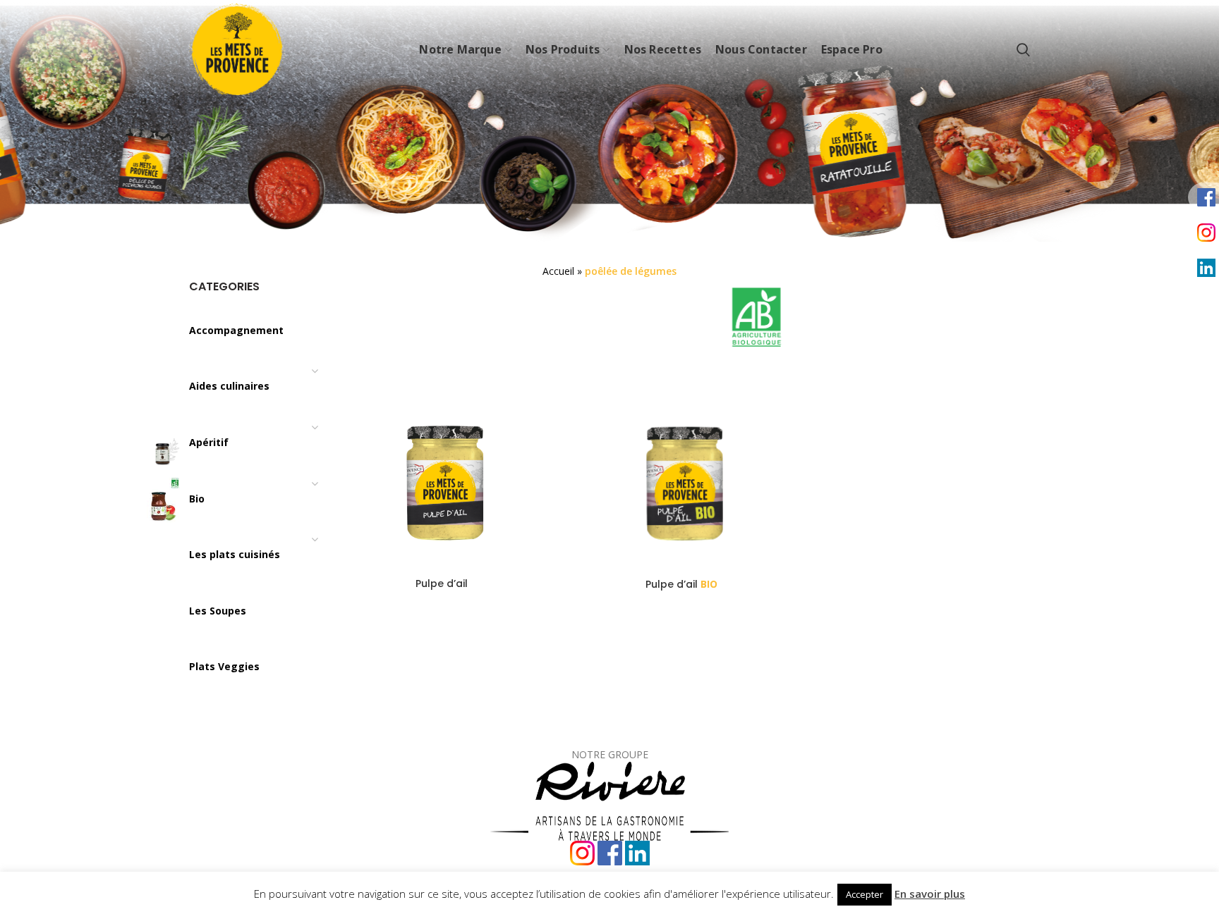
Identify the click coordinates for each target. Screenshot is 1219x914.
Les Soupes (217, 610)
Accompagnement (236, 330)
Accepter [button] (864, 894)
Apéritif (209, 442)
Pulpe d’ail (442, 583)
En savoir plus (929, 894)
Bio (197, 498)
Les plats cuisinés (234, 554)
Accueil (558, 271)
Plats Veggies (224, 666)
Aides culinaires (229, 386)
